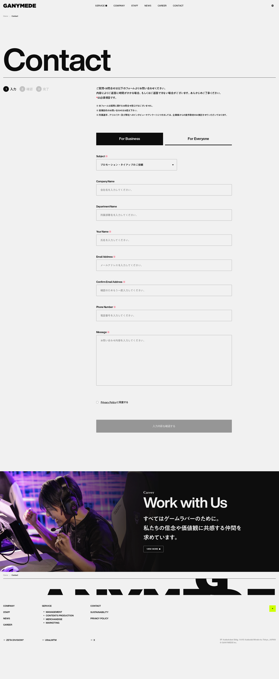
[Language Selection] (272, 5)
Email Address (106, 256)
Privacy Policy (108, 402)
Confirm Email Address (110, 282)
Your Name (104, 231)
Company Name (105, 181)
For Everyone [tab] (198, 138)
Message (103, 332)
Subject (102, 156)
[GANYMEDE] (19, 6)
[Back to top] (272, 608)
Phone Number (106, 307)
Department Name (106, 206)
